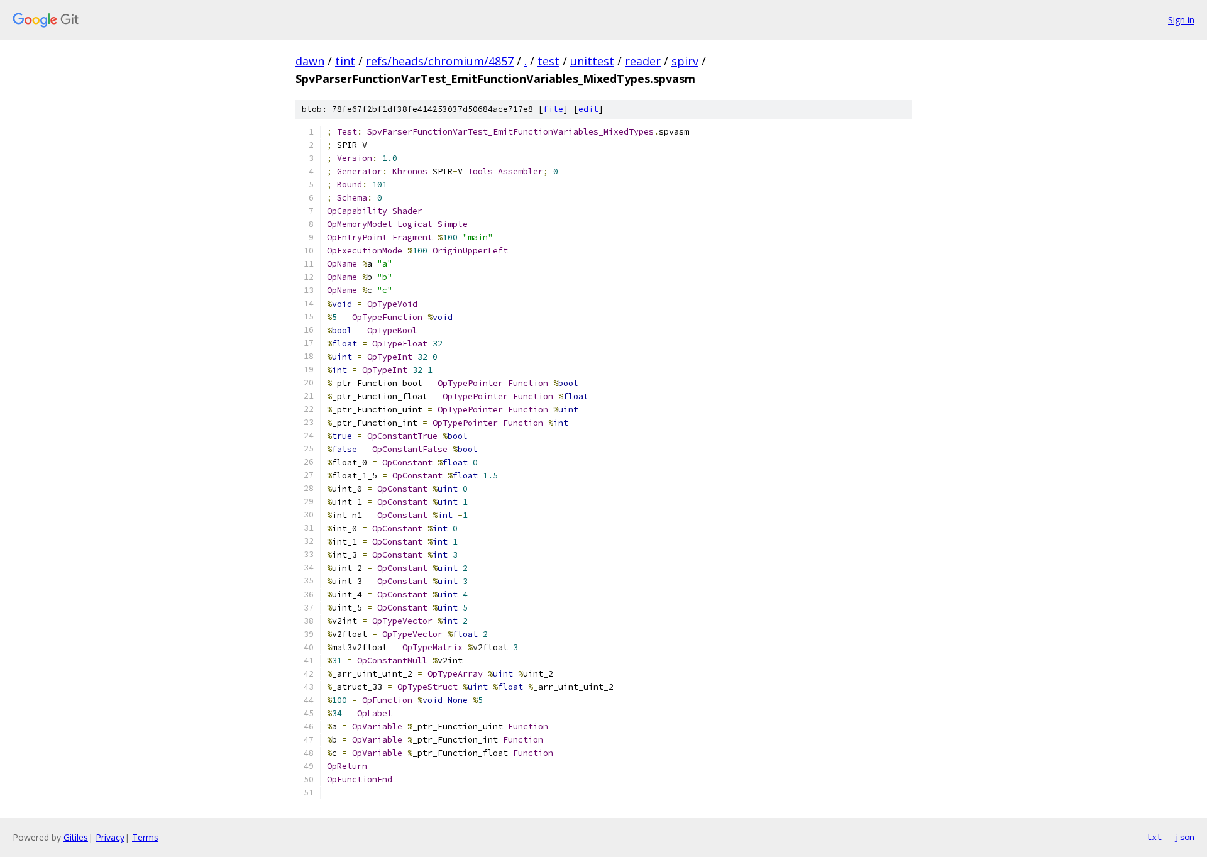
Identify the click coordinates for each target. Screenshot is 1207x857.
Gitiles (75, 837)
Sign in (1181, 20)
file (553, 109)
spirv (684, 61)
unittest (592, 61)
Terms (145, 837)
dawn (309, 61)
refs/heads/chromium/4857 (440, 61)
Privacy (110, 837)
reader (643, 61)
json (1184, 837)
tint (345, 61)
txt (1154, 837)
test (548, 61)
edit (588, 109)
